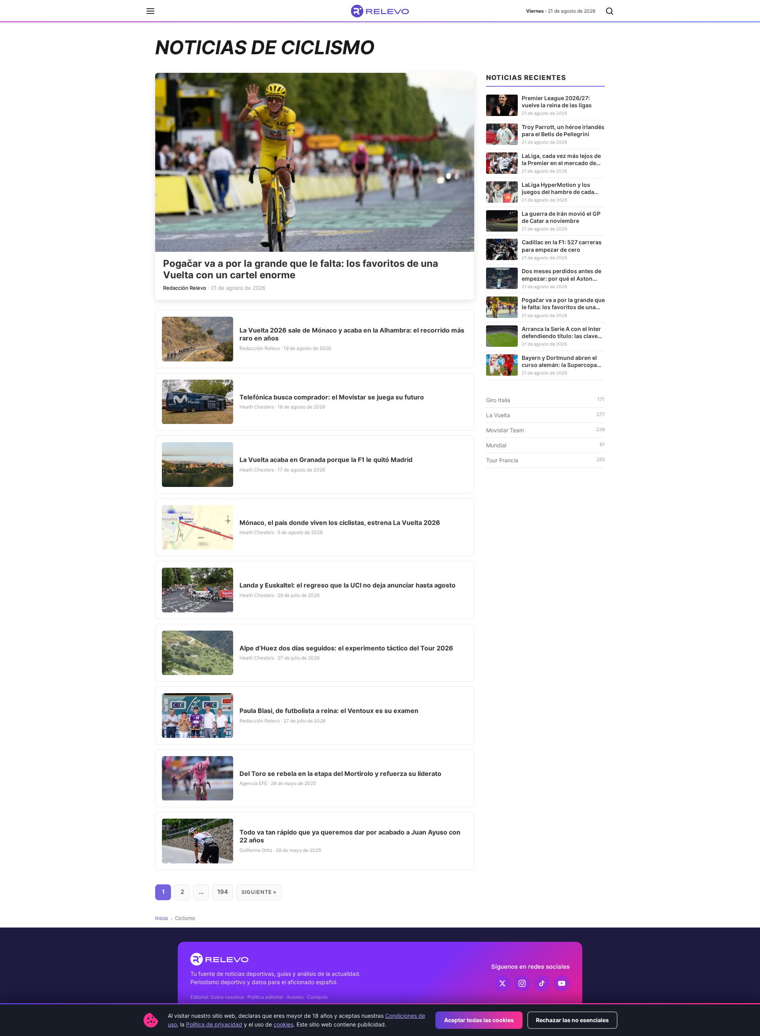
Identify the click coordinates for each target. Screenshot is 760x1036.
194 (222, 891)
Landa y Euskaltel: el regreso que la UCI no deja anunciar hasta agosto (347, 585)
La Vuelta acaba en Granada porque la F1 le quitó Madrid (325, 460)
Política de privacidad (214, 1024)
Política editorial (265, 997)
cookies (283, 1024)
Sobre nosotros (227, 997)
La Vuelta (545, 414)
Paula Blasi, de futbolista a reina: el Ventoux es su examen (328, 711)
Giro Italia (545, 399)
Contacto (317, 997)
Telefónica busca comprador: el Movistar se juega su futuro (331, 397)
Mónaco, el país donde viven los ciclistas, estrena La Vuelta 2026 (339, 523)
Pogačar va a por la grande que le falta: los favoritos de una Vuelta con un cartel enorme (300, 269)
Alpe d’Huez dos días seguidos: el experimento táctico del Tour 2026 (346, 648)
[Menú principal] (150, 11)
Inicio (161, 918)
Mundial (545, 445)
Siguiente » (259, 892)
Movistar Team (545, 429)
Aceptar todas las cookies (479, 1020)
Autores (295, 997)
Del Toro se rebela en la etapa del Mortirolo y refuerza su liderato (340, 773)
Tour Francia (545, 460)
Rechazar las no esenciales (572, 1020)
